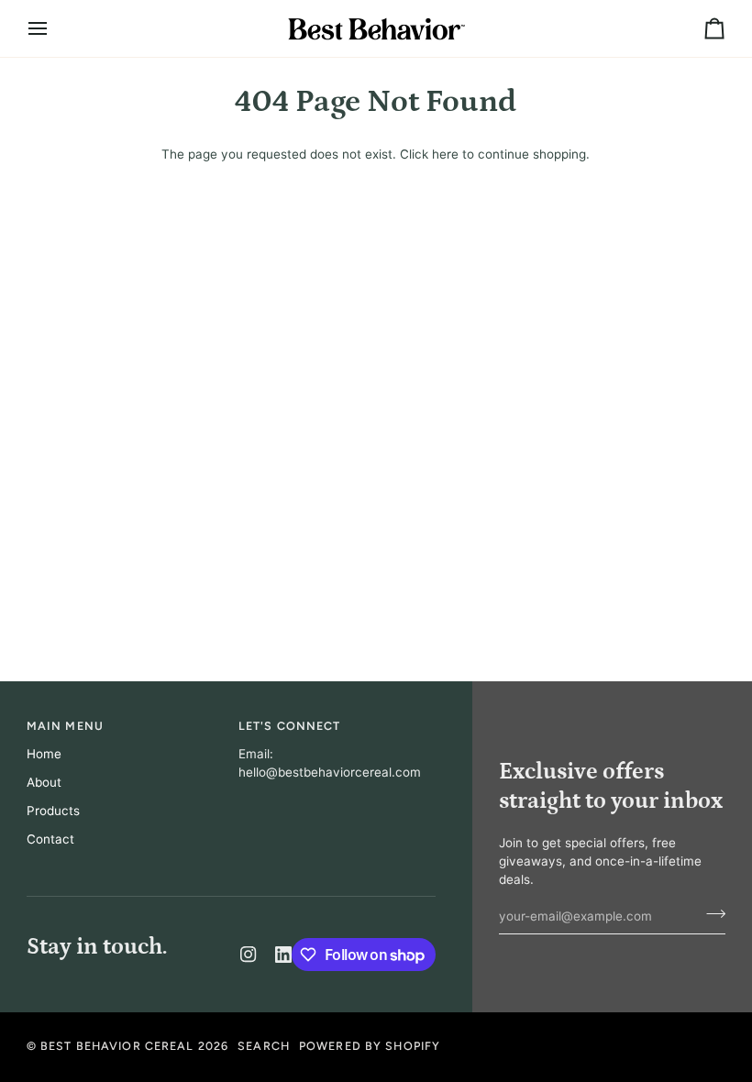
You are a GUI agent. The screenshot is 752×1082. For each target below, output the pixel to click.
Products (53, 810)
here (445, 154)
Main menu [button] (65, 726)
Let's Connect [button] (289, 726)
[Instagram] (248, 954)
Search (264, 1046)
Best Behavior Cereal (117, 1046)
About (44, 782)
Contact (50, 839)
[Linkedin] (283, 954)
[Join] (710, 914)
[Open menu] (54, 28)
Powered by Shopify (369, 1046)
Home (44, 753)
